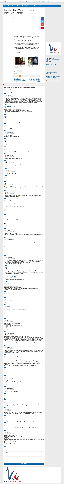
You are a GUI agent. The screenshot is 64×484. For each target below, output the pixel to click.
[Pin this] (42, 28)
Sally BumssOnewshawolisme (12, 356)
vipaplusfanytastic (10, 106)
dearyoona (9, 222)
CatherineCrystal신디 (12, 276)
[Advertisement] (8, 34)
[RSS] (20, 75)
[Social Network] (57, 1)
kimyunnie (9, 312)
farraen (8, 200)
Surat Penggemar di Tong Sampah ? (52, 64)
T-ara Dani (19, 71)
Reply (6, 104)
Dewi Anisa (9, 125)
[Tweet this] (42, 21)
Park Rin (8, 140)
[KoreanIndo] (4, 1)
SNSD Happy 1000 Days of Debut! (51, 72)
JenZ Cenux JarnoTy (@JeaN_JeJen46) (13, 377)
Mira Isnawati (9, 209)
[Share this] (42, 18)
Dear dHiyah (9, 132)
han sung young (9, 183)
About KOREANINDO (57, 83)
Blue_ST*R (8, 283)
